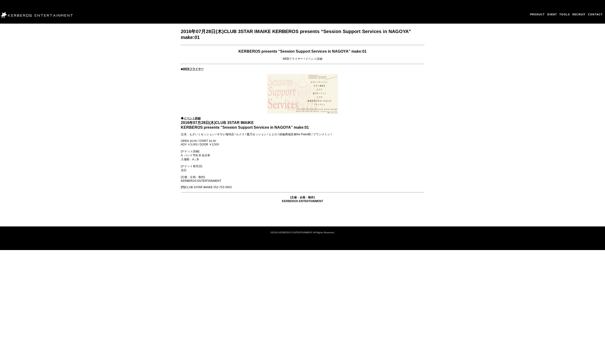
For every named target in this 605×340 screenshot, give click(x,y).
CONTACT (595, 14)
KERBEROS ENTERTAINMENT (302, 201)
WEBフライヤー (293, 58)
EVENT (552, 14)
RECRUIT (579, 14)
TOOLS (564, 14)
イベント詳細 (313, 58)
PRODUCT (537, 14)
